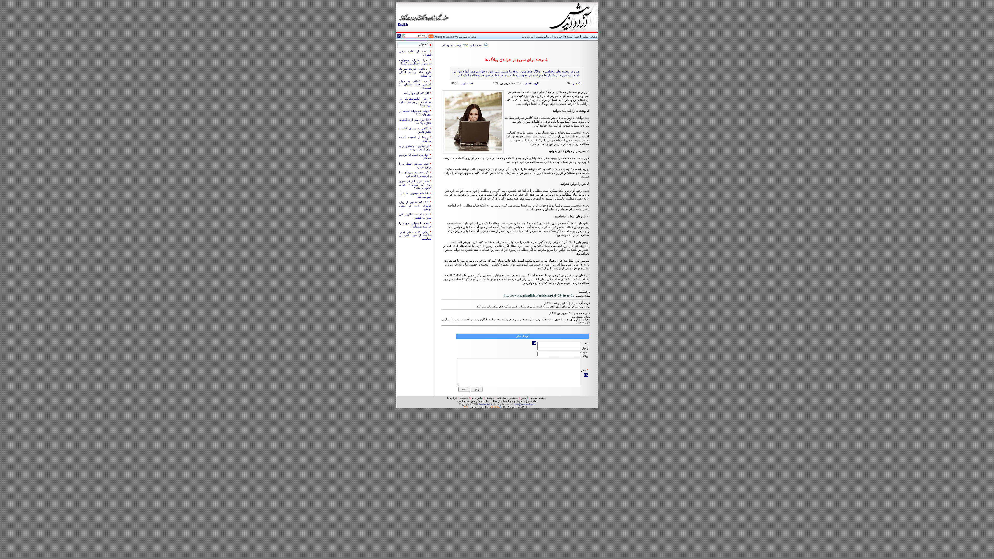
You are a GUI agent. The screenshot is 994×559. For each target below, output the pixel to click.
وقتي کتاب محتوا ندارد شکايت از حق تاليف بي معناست (415, 235)
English (403, 24)
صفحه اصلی (590, 36)
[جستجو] (403, 36)
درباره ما (452, 397)
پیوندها (568, 36)
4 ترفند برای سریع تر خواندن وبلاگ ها (516, 59)
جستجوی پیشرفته (507, 397)
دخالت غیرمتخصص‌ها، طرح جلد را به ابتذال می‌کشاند (415, 72)
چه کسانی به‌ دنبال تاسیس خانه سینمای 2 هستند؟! (415, 84)
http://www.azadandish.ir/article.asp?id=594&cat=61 (539, 295)
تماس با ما (477, 397)
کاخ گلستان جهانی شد (417, 93)
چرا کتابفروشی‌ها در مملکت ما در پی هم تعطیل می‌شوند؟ (415, 102)
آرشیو (577, 36)
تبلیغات (464, 397)
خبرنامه (557, 36)
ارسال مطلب (543, 36)
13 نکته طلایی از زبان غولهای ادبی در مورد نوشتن (415, 205)
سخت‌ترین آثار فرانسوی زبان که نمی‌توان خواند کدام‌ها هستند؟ (415, 184)
